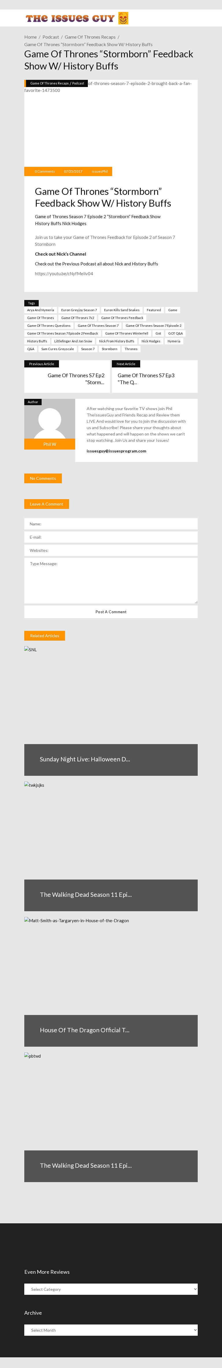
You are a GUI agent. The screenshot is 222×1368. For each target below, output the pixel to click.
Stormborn (109, 349)
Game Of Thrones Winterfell (126, 333)
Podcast (50, 36)
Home (30, 36)
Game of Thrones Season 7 (98, 325)
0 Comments (45, 171)
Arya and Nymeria (40, 310)
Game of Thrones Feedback (122, 318)
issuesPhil (100, 171)
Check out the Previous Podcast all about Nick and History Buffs (96, 263)
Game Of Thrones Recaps (90, 36)
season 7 (88, 349)
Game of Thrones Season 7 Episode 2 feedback (62, 333)
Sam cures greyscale (57, 349)
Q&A (30, 349)
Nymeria (174, 341)
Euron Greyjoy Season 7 (79, 310)
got (158, 333)
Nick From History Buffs (116, 341)
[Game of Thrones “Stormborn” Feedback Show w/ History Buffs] (49, 424)
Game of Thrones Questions (49, 325)
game (172, 310)
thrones (131, 349)
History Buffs (37, 341)
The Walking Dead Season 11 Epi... (86, 894)
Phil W (49, 444)
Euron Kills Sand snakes (122, 310)
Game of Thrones (40, 318)
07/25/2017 (72, 171)
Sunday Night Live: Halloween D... (85, 759)
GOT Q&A (175, 333)
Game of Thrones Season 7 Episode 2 (153, 325)
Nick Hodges (151, 341)
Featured (154, 310)
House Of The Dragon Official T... (85, 1029)
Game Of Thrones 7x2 (77, 318)
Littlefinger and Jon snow (73, 341)
